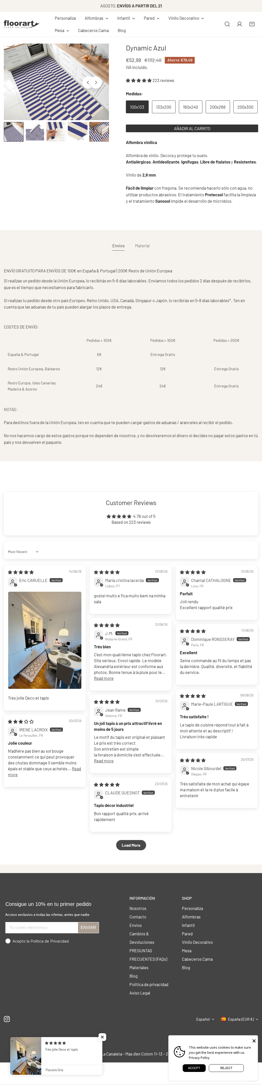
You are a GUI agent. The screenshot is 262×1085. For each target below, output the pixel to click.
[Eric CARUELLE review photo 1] (45, 640)
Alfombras (191, 916)
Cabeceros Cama (197, 958)
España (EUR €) (241, 1019)
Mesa (186, 950)
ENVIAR (88, 927)
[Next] (96, 82)
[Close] (254, 1040)
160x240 (190, 106)
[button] (96, 18)
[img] (21, 572)
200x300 (245, 106)
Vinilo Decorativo (197, 942)
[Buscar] (227, 24)
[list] (56, 82)
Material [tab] (142, 245)
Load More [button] (131, 845)
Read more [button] (104, 678)
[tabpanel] (131, 356)
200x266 (218, 106)
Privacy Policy (199, 1057)
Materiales (138, 967)
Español (203, 1019)
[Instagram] (7, 1019)
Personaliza (192, 908)
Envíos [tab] (118, 245)
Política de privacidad (148, 984)
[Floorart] (22, 24)
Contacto (137, 916)
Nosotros (137, 908)
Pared (187, 933)
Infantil (188, 925)
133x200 (163, 106)
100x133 (137, 106)
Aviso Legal (139, 992)
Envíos (135, 925)
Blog (133, 975)
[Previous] (88, 82)
